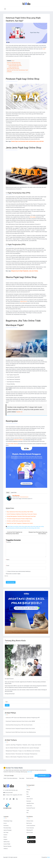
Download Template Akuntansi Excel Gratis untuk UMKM (20, 721)
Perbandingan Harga (8, 821)
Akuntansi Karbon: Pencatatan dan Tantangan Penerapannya (21, 753)
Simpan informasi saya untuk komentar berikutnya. (19, 571)
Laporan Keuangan (8, 830)
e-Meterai (6, 848)
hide (13, 60)
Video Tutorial (29, 798)
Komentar (8, 542)
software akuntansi (18, 439)
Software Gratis (29, 821)
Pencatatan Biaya (7, 827)
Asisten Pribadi (7, 844)
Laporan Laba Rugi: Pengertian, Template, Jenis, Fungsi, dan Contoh (23, 744)
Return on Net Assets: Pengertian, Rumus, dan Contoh (19, 756)
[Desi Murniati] (9, 501)
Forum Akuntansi (30, 827)
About (7, 492)
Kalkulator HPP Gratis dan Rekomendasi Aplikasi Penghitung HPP (23, 717)
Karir (27, 794)
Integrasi (5, 839)
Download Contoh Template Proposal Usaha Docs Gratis (20, 728)
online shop (21, 526)
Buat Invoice (29, 823)
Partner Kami (29, 805)
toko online (37, 528)
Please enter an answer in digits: (13, 573)
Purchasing (6, 825)
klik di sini (29, 771)
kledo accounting (14, 526)
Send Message (42, 775)
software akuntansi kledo (21, 528)
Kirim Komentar (10, 582)
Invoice (5, 823)
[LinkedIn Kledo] (17, 799)
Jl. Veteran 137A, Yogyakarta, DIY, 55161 (13, 794)
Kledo (48, 857)
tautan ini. (19, 412)
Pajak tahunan (23, 301)
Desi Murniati (15, 495)
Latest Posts (13, 492)
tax (27, 528)
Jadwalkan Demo (30, 803)
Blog (27, 791)
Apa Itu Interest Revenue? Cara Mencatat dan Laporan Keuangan (22, 747)
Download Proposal (30, 808)
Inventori (5, 834)
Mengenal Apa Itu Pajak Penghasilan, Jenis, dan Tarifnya (24, 271)
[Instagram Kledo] (7, 799)
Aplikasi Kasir (7, 841)
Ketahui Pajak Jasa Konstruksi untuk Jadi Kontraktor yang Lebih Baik (27, 141)
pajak (44, 48)
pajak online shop (31, 526)
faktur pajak (32, 217)
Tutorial (28, 796)
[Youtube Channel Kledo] (13, 799)
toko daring (31, 528)
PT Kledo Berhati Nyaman (23, 496)
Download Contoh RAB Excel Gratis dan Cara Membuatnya (21, 732)
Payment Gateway (7, 846)
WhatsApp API (29, 830)
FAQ (27, 812)
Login (27, 810)
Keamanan (28, 801)
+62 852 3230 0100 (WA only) (11, 790)
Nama (7, 559)
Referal (5, 837)
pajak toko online (40, 526)
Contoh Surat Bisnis (30, 825)
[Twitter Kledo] (10, 799)
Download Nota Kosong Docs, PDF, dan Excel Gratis (19, 725)
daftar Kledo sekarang (13, 443)
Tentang (28, 789)
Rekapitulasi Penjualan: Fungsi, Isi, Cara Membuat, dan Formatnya (23, 750)
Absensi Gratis (29, 832)
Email (7, 565)
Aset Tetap (6, 832)
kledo (8, 526)
